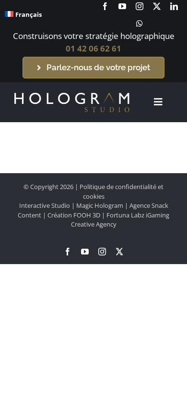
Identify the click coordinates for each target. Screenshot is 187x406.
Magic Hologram (99, 205)
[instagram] (139, 6)
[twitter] (157, 6)
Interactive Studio (44, 205)
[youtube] (122, 6)
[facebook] (105, 6)
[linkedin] (174, 6)
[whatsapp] (139, 23)
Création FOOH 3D (73, 215)
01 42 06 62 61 (93, 48)
